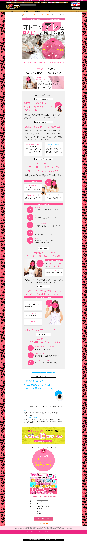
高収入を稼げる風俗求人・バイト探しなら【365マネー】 (42, 539)
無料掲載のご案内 (34, 531)
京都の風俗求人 (40, 527)
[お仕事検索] (24, 11)
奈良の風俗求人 (51, 527)
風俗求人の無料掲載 (80, 0)
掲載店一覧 (46, 531)
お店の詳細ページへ (43, 518)
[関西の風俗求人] (51, 3)
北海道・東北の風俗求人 (19, 528)
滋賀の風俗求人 (46, 527)
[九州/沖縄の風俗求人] (64, 3)
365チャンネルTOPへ (43, 523)
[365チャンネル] (75, 11)
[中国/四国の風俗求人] (57, 3)
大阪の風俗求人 (28, 527)
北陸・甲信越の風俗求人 (40, 528)
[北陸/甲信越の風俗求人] (37, 3)
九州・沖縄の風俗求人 (68, 528)
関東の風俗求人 (32, 528)
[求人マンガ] (49, 11)
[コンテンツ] (62, 11)
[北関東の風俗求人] (30, 3)
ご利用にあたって (40, 531)
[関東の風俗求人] (23, 3)
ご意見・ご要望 (54, 531)
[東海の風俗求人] (44, 3)
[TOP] (12, 11)
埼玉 (33, 4)
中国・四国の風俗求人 (60, 528)
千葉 (30, 4)
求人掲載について (28, 531)
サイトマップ (60, 531)
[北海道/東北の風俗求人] (16, 3)
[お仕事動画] (37, 11)
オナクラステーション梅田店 (42, 500)
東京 (22, 4)
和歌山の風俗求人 (58, 527)
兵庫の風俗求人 (34, 527)
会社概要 (50, 531)
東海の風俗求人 (47, 528)
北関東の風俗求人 (27, 528)
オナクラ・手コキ (40, 501)
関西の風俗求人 (53, 528)
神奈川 (26, 4)
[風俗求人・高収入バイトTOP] (9, 3)
